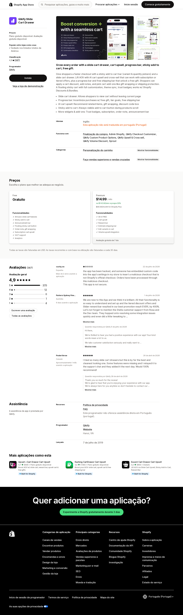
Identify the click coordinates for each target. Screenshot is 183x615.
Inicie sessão (131, 4)
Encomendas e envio (53, 556)
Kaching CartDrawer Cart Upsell (90, 462)
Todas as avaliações (22, 316)
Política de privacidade (95, 405)
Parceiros (147, 565)
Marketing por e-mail (87, 565)
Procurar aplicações (106, 4)
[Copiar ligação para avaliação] (66, 266)
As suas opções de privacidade (26, 606)
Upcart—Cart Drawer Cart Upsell (34, 462)
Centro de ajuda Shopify (122, 540)
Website (87, 429)
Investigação (116, 562)
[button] (35, 468)
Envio (79, 576)
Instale (28, 78)
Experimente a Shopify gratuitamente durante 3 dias (91, 512)
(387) (17, 60)
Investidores (149, 551)
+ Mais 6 (148, 53)
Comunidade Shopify (120, 551)
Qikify (12, 69)
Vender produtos (51, 551)
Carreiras (147, 545)
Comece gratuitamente (157, 4)
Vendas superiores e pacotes (87, 558)
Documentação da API (121, 545)
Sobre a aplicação (152, 540)
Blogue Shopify (117, 556)
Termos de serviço (58, 597)
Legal (145, 576)
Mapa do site (107, 597)
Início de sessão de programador (27, 597)
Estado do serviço (152, 582)
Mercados (81, 545)
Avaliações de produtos (89, 551)
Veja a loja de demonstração (28, 86)
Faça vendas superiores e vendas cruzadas (106, 159)
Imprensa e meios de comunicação (153, 558)
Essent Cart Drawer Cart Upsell (146, 462)
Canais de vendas (52, 540)
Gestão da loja (50, 573)
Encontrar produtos (52, 545)
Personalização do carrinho (98, 150)
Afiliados (147, 571)
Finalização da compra (95, 134)
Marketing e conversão (54, 568)
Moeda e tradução (86, 582)
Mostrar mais (88, 322)
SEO (78, 571)
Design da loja (50, 562)
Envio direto (82, 540)
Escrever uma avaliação (23, 310)
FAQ (85, 409)
